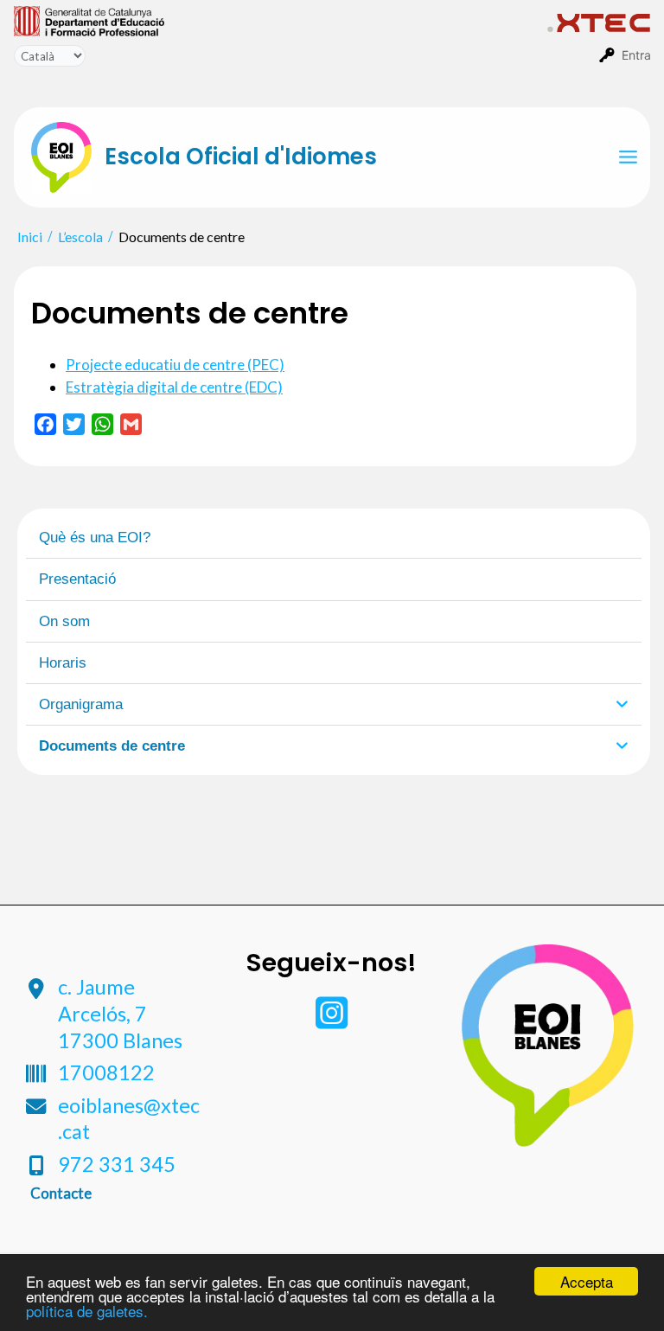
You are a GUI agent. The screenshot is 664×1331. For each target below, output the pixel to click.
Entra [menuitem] (636, 55)
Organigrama (81, 704)
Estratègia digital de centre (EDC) (174, 387)
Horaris (62, 663)
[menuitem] (280, 20)
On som (64, 621)
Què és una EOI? (94, 537)
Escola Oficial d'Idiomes (241, 156)
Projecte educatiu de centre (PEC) (175, 364)
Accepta (586, 1281)
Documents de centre (112, 746)
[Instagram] (331, 1021)
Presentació (77, 579)
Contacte (61, 1193)
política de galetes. (87, 1310)
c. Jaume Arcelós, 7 (120, 1013)
